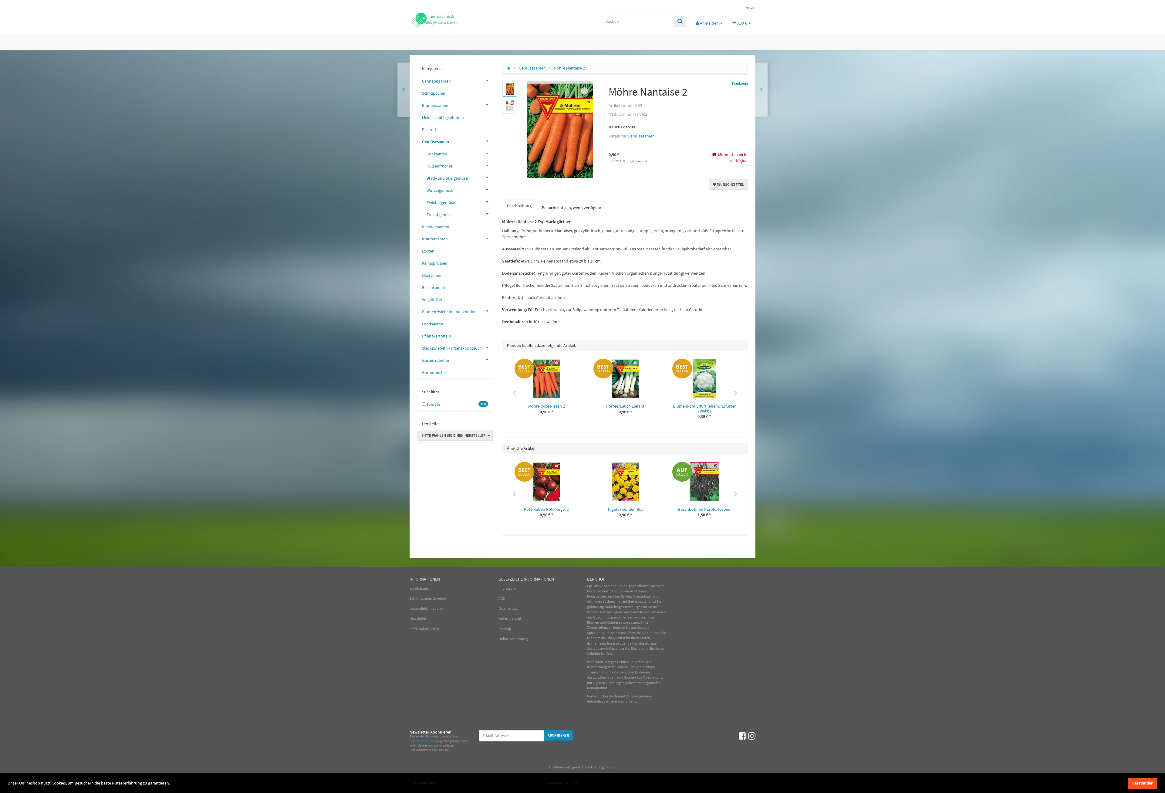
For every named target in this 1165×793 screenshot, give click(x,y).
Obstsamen (432, 275)
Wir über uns (419, 588)
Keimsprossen (434, 263)
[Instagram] (751, 735)
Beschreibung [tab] (519, 205)
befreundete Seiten (424, 628)
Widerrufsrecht (509, 618)
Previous (514, 393)
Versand (641, 161)
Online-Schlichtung (513, 638)
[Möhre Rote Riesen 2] (761, 90)
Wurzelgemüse (440, 190)
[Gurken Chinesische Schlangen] (403, 90)
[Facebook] (742, 735)
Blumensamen (435, 105)
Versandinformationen (427, 608)
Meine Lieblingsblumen (443, 117)
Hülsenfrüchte (439, 166)
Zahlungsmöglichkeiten (428, 598)
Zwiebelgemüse (441, 202)
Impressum (507, 588)
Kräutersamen (435, 239)
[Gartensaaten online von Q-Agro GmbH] (464, 20)
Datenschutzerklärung (423, 741)
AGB (501, 598)
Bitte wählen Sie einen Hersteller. (454, 435)
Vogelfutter (432, 299)
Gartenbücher (434, 372)
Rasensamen (433, 287)
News (749, 7)
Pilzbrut (429, 129)
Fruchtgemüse (440, 214)
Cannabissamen (436, 81)
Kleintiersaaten (435, 226)
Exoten (428, 251)
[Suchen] (680, 21)
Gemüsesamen (641, 136)
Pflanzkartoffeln (436, 336)
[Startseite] (509, 68)
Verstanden (1142, 783)
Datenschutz (508, 608)
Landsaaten (432, 324)
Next (735, 393)
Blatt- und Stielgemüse (447, 178)
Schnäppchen (434, 93)
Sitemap (504, 628)
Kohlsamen (437, 154)
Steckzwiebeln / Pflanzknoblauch (452, 348)
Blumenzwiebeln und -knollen (449, 311)
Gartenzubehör (436, 360)
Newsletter (418, 618)
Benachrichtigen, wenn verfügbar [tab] (571, 207)
